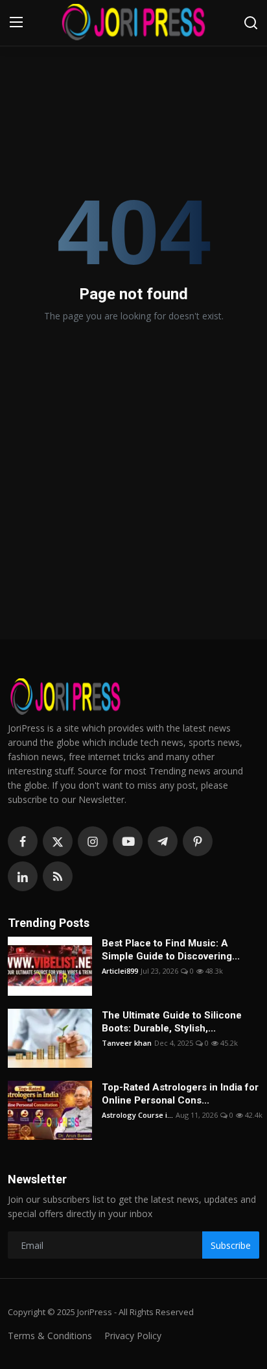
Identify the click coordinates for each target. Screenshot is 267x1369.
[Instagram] (93, 841)
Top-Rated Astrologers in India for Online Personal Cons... (180, 1093)
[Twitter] (58, 841)
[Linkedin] (23, 876)
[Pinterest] (198, 841)
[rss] (58, 876)
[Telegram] (163, 841)
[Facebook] (23, 841)
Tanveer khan (127, 1043)
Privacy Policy (132, 1335)
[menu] (16, 22)
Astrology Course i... (137, 1115)
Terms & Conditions (50, 1335)
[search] (251, 22)
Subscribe (231, 1245)
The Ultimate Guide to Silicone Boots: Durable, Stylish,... (172, 1021)
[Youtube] (128, 841)
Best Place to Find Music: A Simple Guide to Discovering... (171, 949)
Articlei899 (120, 971)
